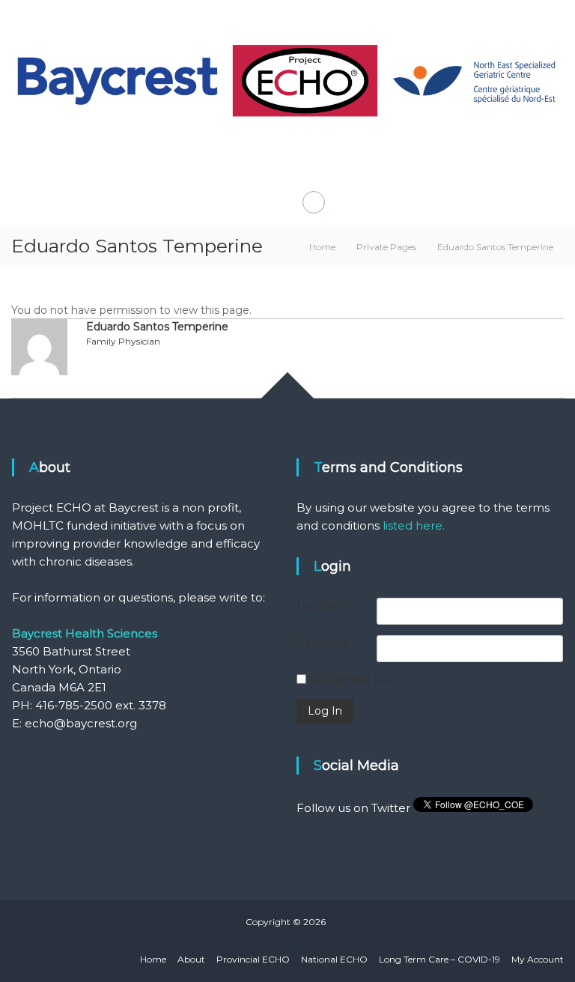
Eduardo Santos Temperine (157, 326)
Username (323, 605)
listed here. (414, 525)
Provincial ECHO (253, 959)
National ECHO (334, 959)
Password (321, 642)
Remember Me (348, 680)
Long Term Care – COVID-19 (439, 959)
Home (153, 959)
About (191, 959)
